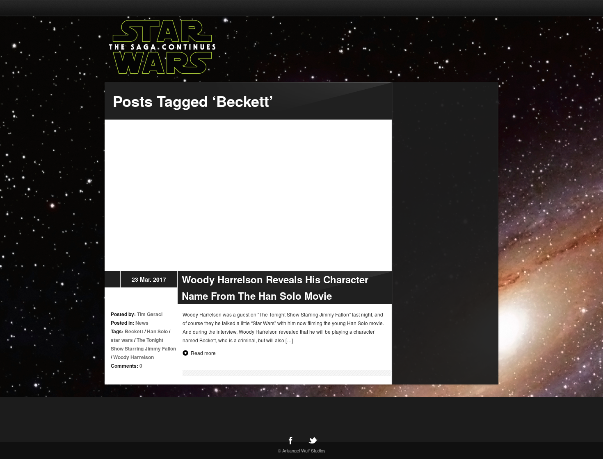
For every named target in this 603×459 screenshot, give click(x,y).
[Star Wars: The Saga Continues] (205, 47)
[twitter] (312, 440)
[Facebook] (290, 440)
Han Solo (157, 331)
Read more (203, 352)
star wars (122, 340)
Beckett (134, 331)
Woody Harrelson (133, 357)
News (141, 322)
